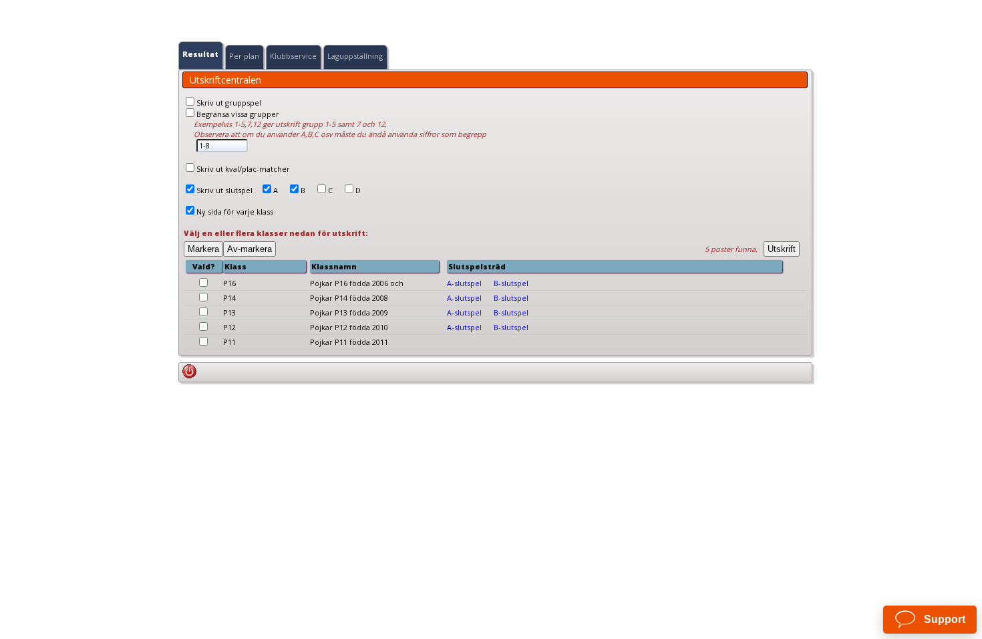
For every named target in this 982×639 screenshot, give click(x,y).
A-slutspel (464, 283)
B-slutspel (511, 283)
